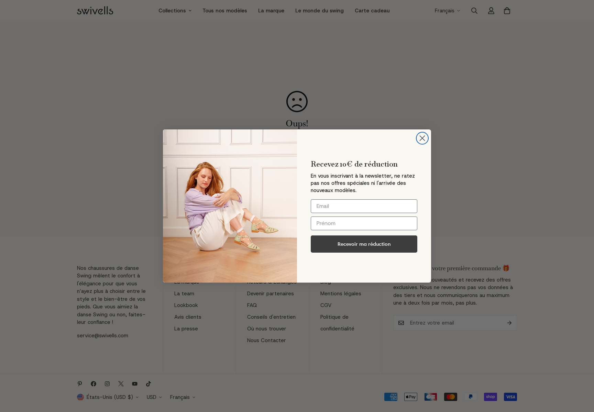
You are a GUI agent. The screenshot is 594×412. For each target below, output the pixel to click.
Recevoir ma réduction (364, 244)
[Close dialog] (422, 138)
